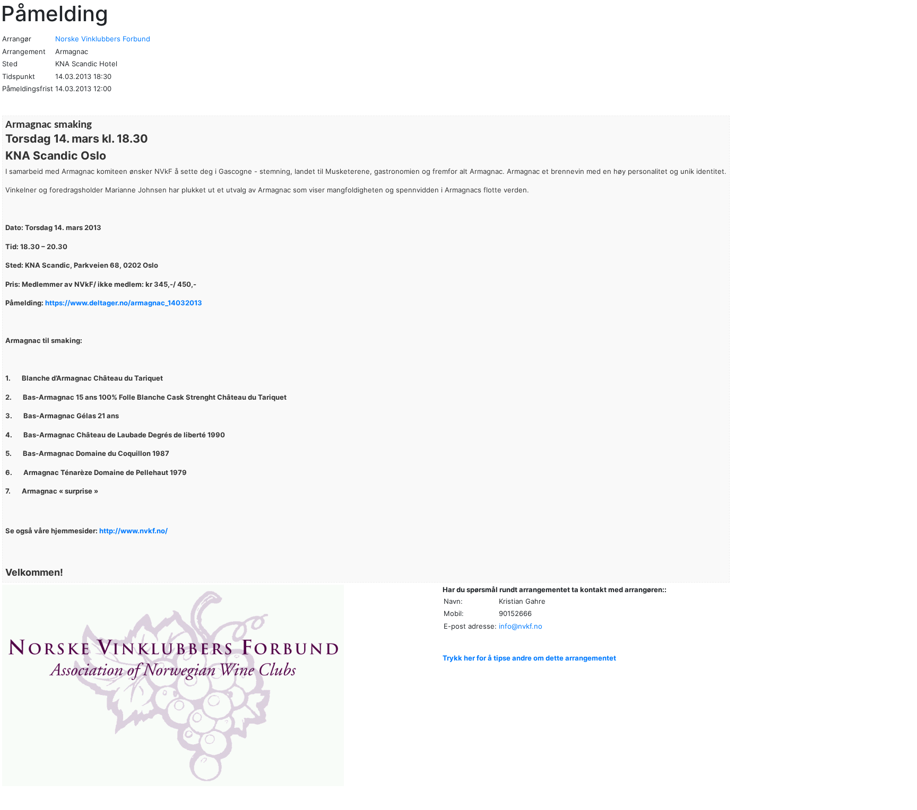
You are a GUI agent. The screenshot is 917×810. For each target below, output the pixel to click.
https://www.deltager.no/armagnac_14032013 (123, 302)
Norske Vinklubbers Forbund (102, 38)
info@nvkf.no (520, 626)
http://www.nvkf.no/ (133, 530)
